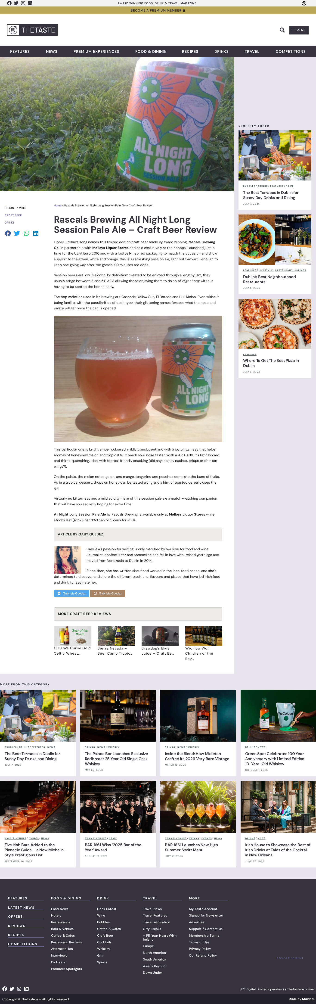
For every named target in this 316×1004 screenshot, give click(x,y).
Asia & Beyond (154, 966)
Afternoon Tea (62, 949)
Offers (15, 916)
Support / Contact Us (206, 929)
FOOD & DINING (66, 898)
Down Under (152, 972)
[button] (282, 30)
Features (20, 51)
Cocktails (104, 942)
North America (154, 953)
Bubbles (103, 922)
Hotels (56, 915)
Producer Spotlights (66, 969)
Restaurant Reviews (66, 942)
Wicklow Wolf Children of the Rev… (199, 653)
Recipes (190, 51)
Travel (252, 51)
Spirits (102, 962)
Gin (100, 955)
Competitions (291, 51)
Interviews (59, 955)
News (52, 51)
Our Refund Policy (203, 955)
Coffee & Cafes (63, 935)
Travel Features (155, 915)
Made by (301, 999)
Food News (59, 909)
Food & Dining (150, 51)
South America (154, 959)
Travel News (152, 909)
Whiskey (103, 949)
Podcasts (58, 962)
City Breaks (152, 929)
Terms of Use (199, 942)
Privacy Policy (200, 949)
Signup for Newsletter (206, 915)
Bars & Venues (62, 929)
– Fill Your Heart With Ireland (159, 937)
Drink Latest (106, 909)
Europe (148, 946)
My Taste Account (203, 909)
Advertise (196, 922)
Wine (101, 915)
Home (58, 205)
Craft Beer (105, 935)
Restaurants (60, 922)
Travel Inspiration (156, 922)
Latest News (21, 907)
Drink (103, 898)
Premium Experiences (96, 51)
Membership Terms (204, 935)
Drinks (221, 51)
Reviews (16, 926)
